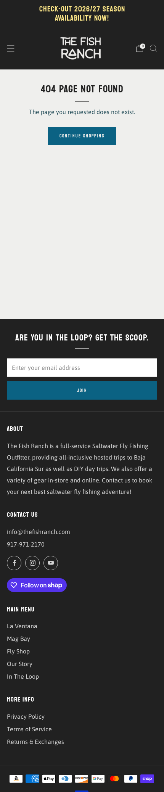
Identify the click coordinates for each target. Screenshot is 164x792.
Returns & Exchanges (35, 741)
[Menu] (10, 48)
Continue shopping (82, 136)
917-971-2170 (26, 544)
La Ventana (22, 626)
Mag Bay (18, 638)
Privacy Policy (26, 716)
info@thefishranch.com (38, 531)
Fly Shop (18, 651)
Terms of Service (29, 729)
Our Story (19, 663)
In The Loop (23, 676)
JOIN (82, 390)
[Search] (153, 48)
